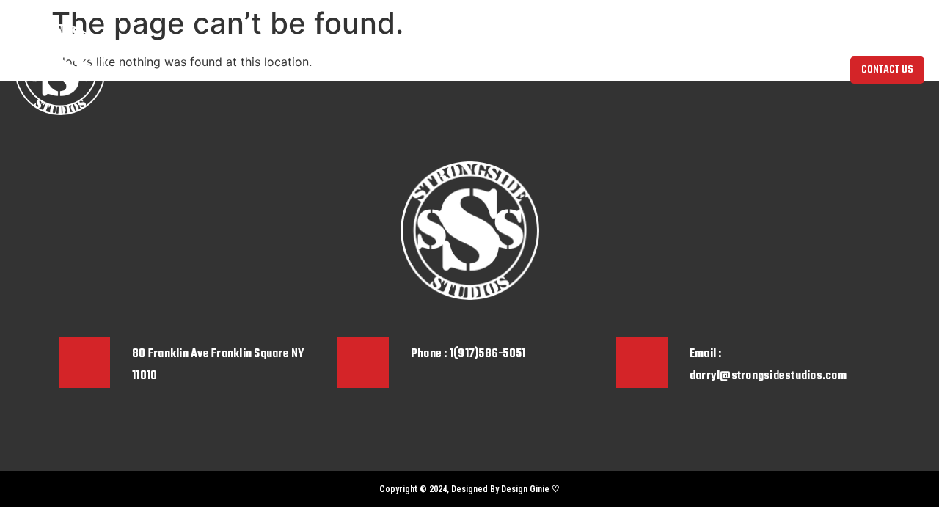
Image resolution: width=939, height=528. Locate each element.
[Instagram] (70, 489)
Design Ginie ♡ (530, 489)
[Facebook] (95, 489)
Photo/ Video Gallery (516, 69)
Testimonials (605, 69)
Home (255, 69)
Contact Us (673, 69)
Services (438, 69)
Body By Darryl (371, 69)
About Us (304, 69)
